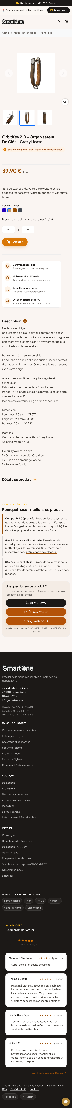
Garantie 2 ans (10, 852)
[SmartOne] (13, 21)
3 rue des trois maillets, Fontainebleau (31, 280)
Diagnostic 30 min (38, 621)
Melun (40, 900)
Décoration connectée (15, 794)
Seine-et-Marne (12, 907)
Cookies (34, 1089)
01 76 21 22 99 (38, 602)
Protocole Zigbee (12, 759)
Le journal (7, 875)
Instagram (28, 1096)
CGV (4, 1089)
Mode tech (8, 805)
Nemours (55, 900)
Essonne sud (34, 907)
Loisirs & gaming (11, 811)
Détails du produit (16, 479)
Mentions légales (56, 1085)
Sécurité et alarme (12, 747)
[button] (59, 21)
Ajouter (15, 242)
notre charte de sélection (41, 551)
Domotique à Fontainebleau (17, 840)
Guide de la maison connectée (19, 730)
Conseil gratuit (10, 835)
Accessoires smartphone (16, 800)
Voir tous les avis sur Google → (49, 1072)
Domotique (8, 782)
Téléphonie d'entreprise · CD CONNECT (24, 864)
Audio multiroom (11, 753)
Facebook (10, 1096)
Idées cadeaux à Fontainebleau (19, 817)
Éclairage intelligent (13, 735)
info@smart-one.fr (12, 700)
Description (11, 321)
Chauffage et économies (16, 741)
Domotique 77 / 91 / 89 (14, 846)
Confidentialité (18, 1089)
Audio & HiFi (8, 788)
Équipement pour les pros (16, 858)
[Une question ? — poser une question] (66, 1102)
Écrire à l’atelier (38, 611)
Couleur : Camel (10, 205)
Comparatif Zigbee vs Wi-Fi (17, 764)
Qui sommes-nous (12, 869)
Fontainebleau (12, 900)
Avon (28, 900)
